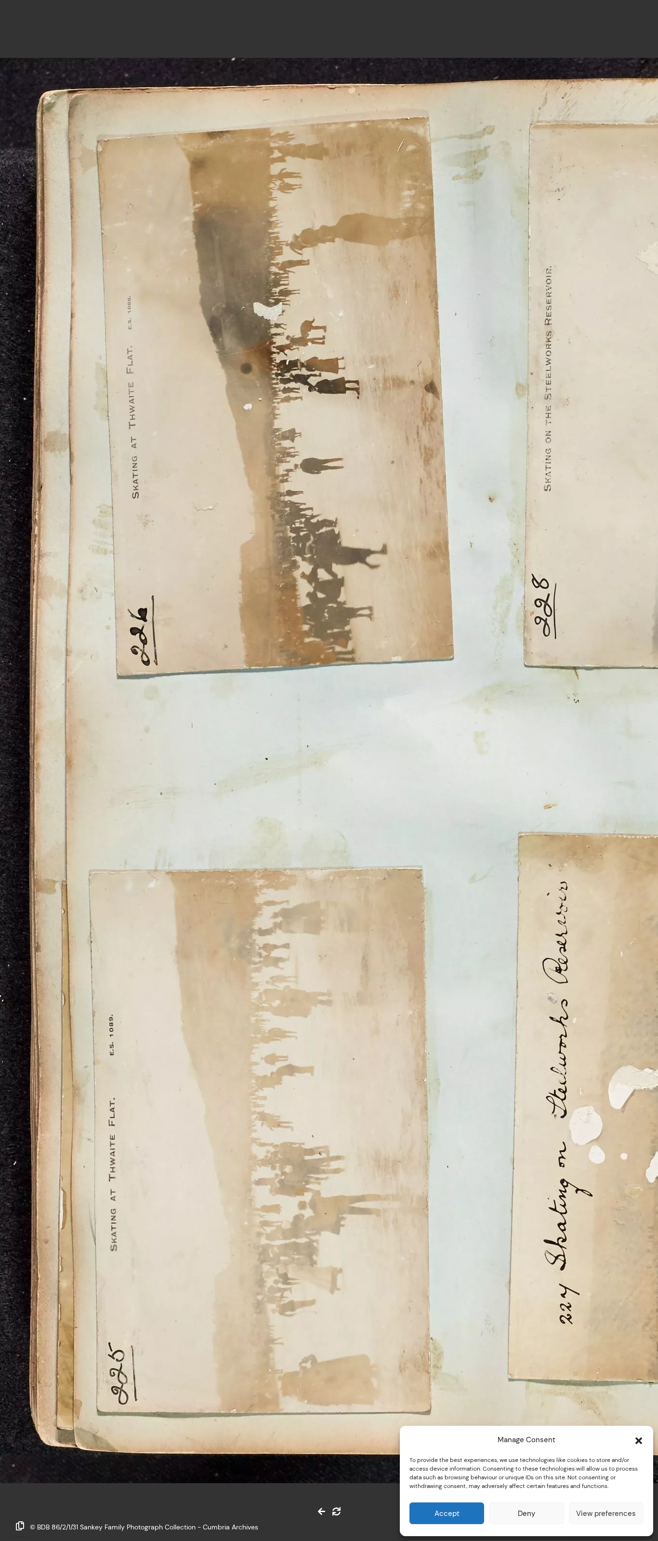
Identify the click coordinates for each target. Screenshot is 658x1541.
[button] (639, 1440)
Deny (526, 1513)
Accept (447, 1513)
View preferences (606, 1513)
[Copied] (19, 1527)
